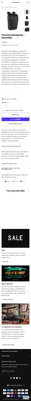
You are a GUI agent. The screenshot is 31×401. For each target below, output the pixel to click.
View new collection (8, 299)
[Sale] (15, 238)
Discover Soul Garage (8, 344)
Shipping (4, 45)
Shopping (6, 356)
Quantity (5, 102)
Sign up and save (9, 361)
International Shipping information (11, 168)
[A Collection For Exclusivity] (15, 313)
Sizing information (9, 163)
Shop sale (5, 261)
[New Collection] (15, 273)
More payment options (15, 123)
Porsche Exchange (10, 351)
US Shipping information (11, 146)
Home (3, 7)
